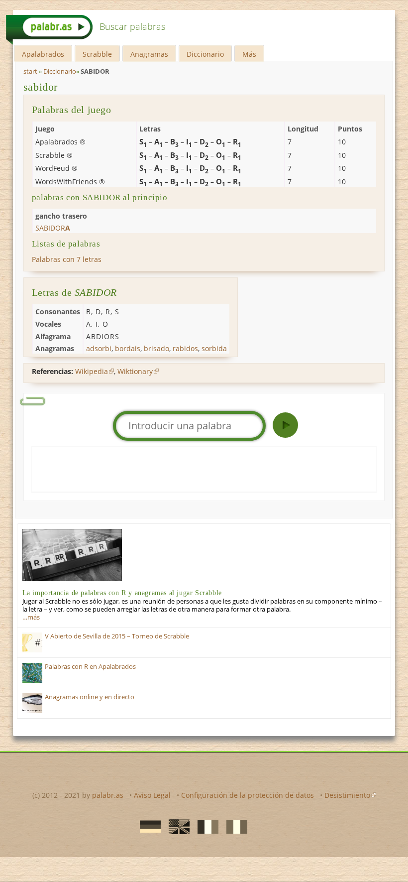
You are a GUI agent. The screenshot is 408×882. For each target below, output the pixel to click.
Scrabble (97, 54)
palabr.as (107, 795)
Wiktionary (135, 371)
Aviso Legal (152, 795)
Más (249, 54)
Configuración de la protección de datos (247, 795)
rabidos (185, 348)
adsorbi (98, 348)
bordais (127, 348)
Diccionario (205, 54)
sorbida (214, 348)
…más (31, 617)
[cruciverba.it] (233, 826)
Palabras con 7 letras (67, 259)
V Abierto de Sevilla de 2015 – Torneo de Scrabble (117, 636)
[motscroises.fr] (205, 826)
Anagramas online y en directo (89, 697)
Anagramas (149, 54)
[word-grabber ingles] (176, 826)
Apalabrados (43, 54)
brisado (156, 348)
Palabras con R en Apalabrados (90, 666)
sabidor (40, 87)
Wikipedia (91, 371)
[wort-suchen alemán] (147, 826)
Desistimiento (347, 795)
